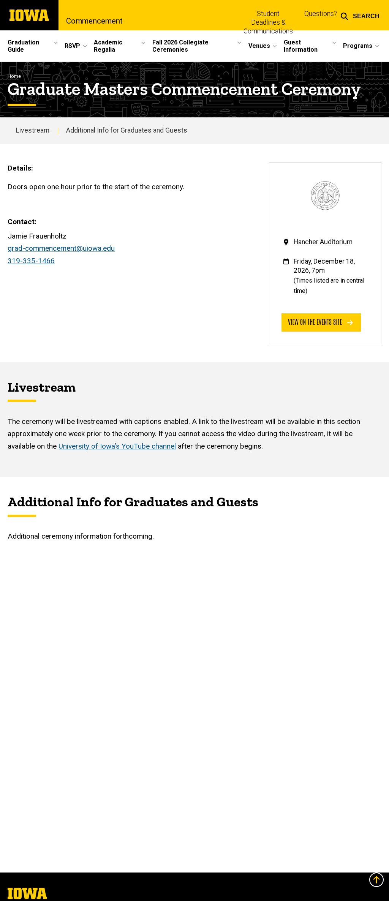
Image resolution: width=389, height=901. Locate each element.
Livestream (32, 130)
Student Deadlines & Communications (268, 22)
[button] (360, 15)
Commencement (94, 21)
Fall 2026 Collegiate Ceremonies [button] (180, 46)
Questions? (320, 13)
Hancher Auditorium (323, 242)
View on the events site (315, 322)
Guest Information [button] (301, 46)
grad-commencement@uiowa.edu (61, 248)
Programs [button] (357, 45)
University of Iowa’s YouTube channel (117, 446)
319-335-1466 (31, 260)
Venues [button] (259, 45)
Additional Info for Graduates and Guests (126, 130)
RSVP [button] (72, 45)
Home (14, 76)
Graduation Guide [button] (23, 46)
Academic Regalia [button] (108, 46)
